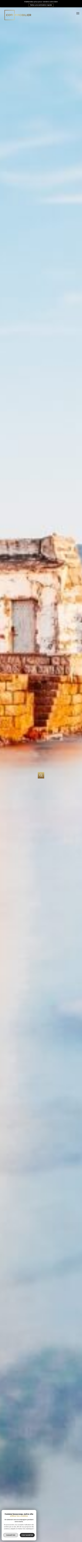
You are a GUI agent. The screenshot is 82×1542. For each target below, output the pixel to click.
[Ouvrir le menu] (78, 13)
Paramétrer (10, 1535)
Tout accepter (27, 1535)
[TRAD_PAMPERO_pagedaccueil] (17, 19)
